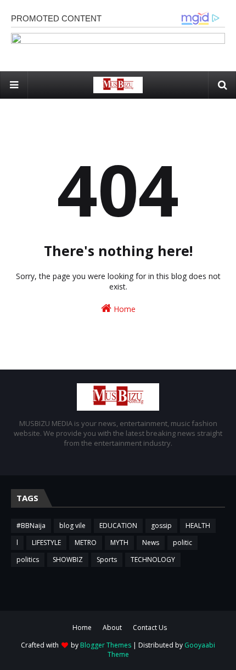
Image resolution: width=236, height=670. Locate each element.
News (150, 542)
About (112, 627)
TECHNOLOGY (153, 559)
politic (182, 542)
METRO (86, 542)
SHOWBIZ (68, 559)
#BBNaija (31, 525)
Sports (107, 559)
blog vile (72, 525)
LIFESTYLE (46, 542)
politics (27, 559)
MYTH (119, 542)
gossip (161, 525)
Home (123, 309)
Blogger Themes (105, 645)
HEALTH (198, 525)
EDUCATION (118, 525)
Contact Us (150, 627)
